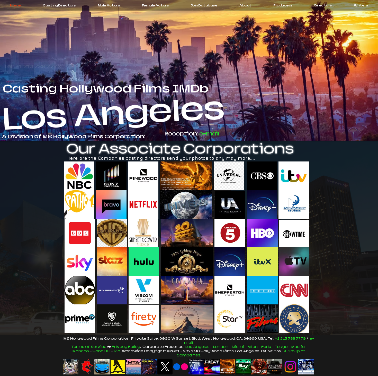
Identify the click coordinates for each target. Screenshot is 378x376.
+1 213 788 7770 (290, 338)
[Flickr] (180, 366)
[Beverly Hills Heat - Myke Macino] (212, 366)
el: (272, 338)
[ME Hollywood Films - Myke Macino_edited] (227, 366)
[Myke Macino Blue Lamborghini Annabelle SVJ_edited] (102, 366)
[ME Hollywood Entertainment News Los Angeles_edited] (306, 366)
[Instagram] (290, 366)
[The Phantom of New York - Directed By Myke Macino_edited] (149, 366)
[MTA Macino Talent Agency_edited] (133, 366)
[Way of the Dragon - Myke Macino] (259, 366)
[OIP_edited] (117, 366)
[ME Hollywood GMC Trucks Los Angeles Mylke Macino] (274, 366)
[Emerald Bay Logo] (243, 366)
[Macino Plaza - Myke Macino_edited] (70, 366)
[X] (165, 366)
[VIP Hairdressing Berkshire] (196, 366)
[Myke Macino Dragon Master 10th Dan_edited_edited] (86, 366)
